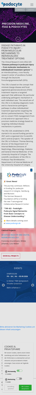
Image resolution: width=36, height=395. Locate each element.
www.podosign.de (13, 223)
